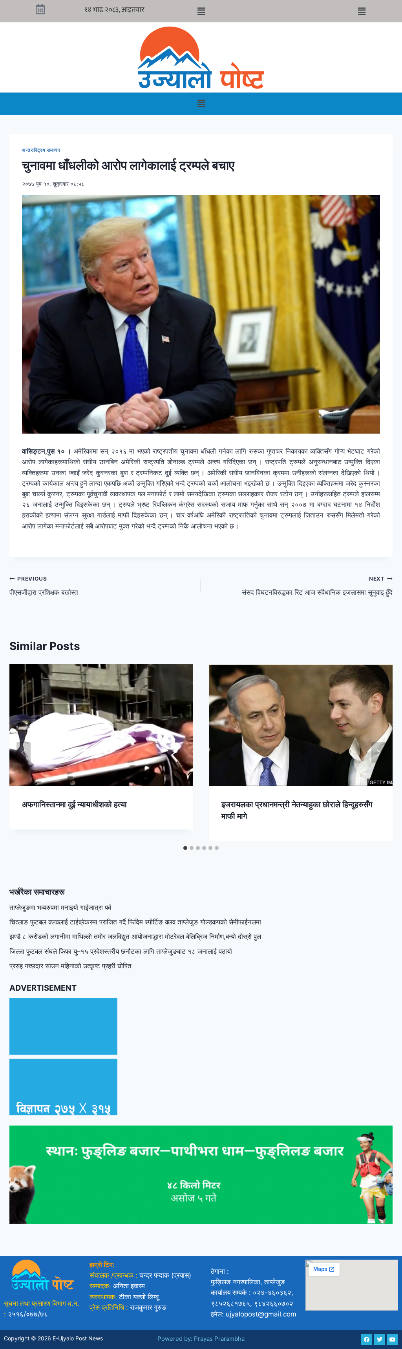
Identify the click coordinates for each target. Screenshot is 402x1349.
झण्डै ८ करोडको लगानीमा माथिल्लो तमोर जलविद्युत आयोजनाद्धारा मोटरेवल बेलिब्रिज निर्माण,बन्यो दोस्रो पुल (135, 936)
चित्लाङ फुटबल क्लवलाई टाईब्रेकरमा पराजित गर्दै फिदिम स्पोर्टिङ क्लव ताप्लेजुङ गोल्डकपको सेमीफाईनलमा (135, 922)
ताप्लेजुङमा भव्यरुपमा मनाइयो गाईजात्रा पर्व (60, 907)
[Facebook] (366, 1339)
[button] (201, 11)
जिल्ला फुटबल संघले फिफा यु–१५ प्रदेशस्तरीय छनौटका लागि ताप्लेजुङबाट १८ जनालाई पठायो (120, 951)
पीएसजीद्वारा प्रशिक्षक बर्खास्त (43, 586)
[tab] (185, 848)
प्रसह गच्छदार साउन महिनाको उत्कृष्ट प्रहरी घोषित (70, 966)
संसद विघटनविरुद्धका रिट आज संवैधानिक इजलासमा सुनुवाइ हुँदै (317, 586)
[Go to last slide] (23, 752)
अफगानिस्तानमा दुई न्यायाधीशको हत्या (74, 804)
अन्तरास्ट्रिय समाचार (41, 150)
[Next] (378, 752)
